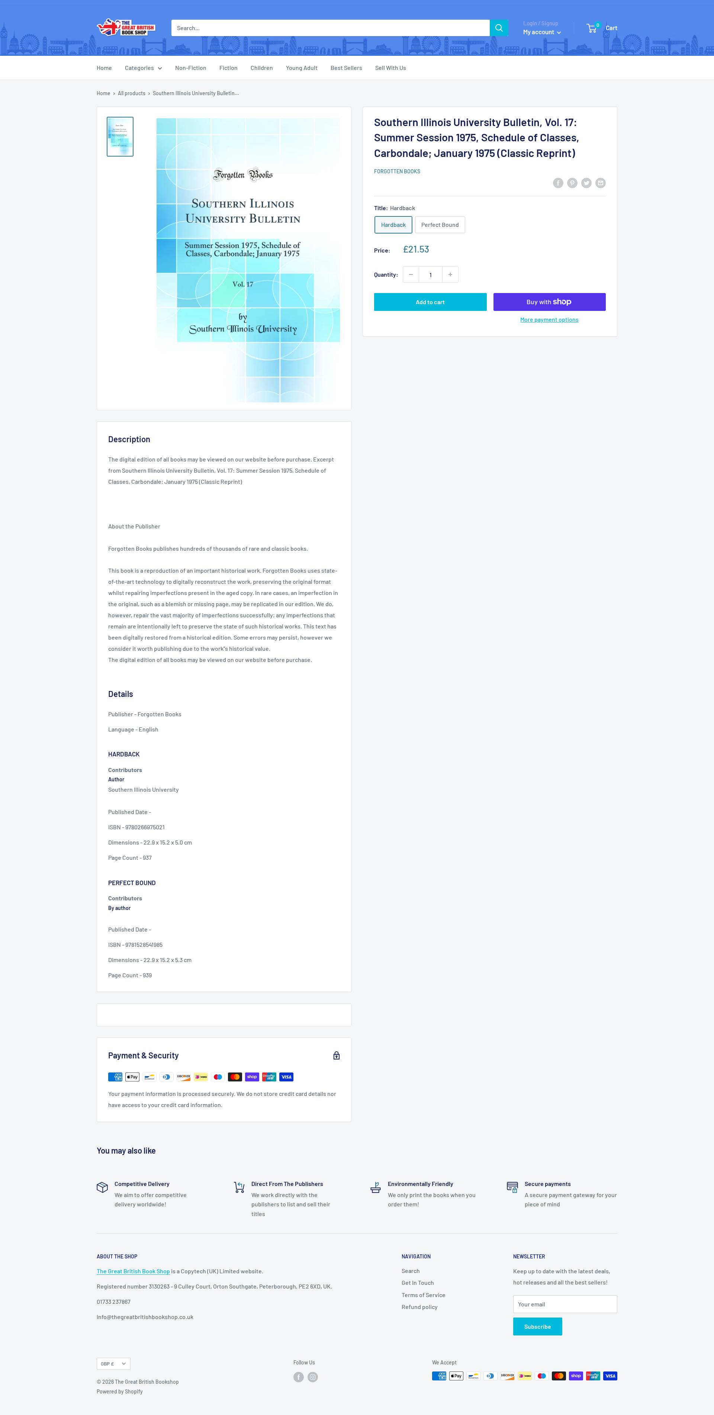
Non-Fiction (190, 67)
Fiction (228, 67)
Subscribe (537, 1326)
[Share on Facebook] (558, 182)
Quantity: (386, 274)
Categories (139, 67)
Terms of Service (424, 1294)
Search (411, 1270)
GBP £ (107, 1363)
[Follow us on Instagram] (313, 1376)
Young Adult (302, 67)
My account (539, 31)
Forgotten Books (397, 171)
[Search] (499, 28)
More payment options (549, 319)
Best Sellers (346, 67)
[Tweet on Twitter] (586, 182)
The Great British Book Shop (133, 1270)
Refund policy (420, 1306)
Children (262, 67)
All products (131, 93)
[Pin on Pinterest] (572, 182)
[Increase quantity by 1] (450, 274)
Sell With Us (390, 67)
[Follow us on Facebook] (298, 1376)
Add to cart (430, 301)
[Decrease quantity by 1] (411, 274)
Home (104, 67)
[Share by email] (600, 182)
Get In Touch (418, 1282)
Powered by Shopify (120, 1391)
